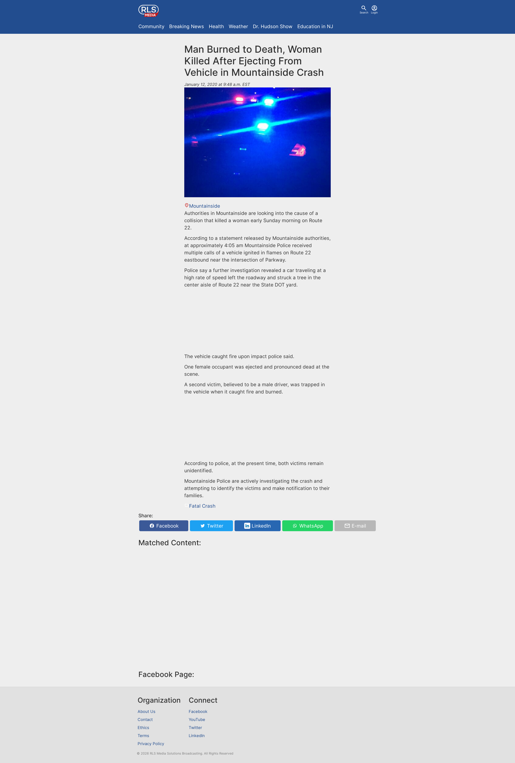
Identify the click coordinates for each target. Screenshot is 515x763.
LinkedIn (260, 526)
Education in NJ (315, 26)
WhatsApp (310, 526)
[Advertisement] (257, 320)
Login (374, 12)
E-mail (358, 526)
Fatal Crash (202, 506)
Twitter (214, 526)
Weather (238, 26)
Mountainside (204, 206)
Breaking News (186, 26)
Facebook (167, 526)
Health (216, 26)
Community (151, 26)
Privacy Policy (151, 743)
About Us (146, 711)
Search (364, 12)
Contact (145, 719)
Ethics (143, 727)
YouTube (197, 719)
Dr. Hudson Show (273, 26)
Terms (143, 735)
